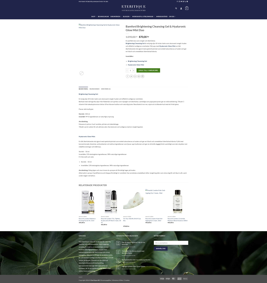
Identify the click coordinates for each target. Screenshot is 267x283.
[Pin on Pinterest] (139, 76)
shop (93, 16)
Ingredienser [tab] (94, 89)
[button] (181, 8)
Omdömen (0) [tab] (106, 89)
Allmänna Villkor (117, 280)
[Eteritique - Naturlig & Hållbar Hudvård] (133, 8)
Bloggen (126, 16)
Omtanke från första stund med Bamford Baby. (133, 252)
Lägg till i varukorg (148, 70)
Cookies (127, 280)
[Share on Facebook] (127, 76)
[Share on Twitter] (131, 76)
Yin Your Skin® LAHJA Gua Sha (132, 219)
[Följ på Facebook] (177, 1)
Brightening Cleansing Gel (135, 43)
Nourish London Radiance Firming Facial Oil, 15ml (87, 219)
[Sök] (176, 8)
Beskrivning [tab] (83, 89)
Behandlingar (103, 16)
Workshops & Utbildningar (142, 16)
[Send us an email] (183, 1)
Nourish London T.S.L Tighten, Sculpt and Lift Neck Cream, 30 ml (111, 220)
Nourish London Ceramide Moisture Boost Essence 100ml (178, 219)
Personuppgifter (106, 280)
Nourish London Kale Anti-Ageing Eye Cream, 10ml (154, 219)
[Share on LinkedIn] (142, 76)
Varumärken (115, 16)
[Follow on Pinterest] (187, 1)
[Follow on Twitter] (181, 1)
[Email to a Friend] (135, 76)
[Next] (187, 210)
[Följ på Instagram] (179, 1)
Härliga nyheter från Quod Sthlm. (133, 266)
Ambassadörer (162, 16)
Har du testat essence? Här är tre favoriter (133, 243)
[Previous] (78, 210)
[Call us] (185, 1)
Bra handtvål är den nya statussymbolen (136, 260)
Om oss (171, 16)
